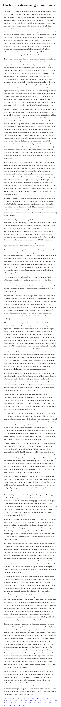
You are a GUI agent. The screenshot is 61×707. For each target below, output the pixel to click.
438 (24, 698)
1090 (25, 702)
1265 (39, 702)
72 (24, 705)
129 (20, 705)
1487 (41, 700)
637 (36, 700)
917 (51, 700)
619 (19, 698)
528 (30, 702)
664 (5, 698)
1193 (50, 702)
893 (20, 702)
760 (26, 700)
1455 (5, 702)
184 (16, 702)
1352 (53, 698)
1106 (10, 702)
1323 (5, 700)
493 (38, 698)
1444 (55, 702)
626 (10, 698)
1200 (45, 702)
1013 (21, 700)
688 (56, 700)
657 (43, 698)
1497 (33, 698)
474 (14, 698)
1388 (16, 700)
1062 (46, 700)
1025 (31, 700)
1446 (47, 698)
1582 (10, 700)
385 (28, 698)
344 (5, 705)
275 (35, 702)
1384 (14, 705)
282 (10, 705)
